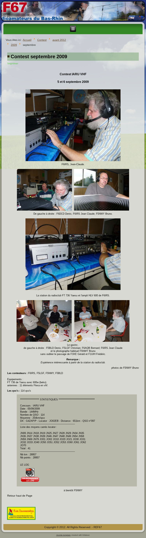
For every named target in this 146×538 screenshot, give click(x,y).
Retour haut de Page (19, 495)
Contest (42, 39)
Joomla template (63, 535)
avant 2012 (59, 39)
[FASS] (21, 520)
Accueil (27, 39)
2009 (14, 44)
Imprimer (12, 63)
